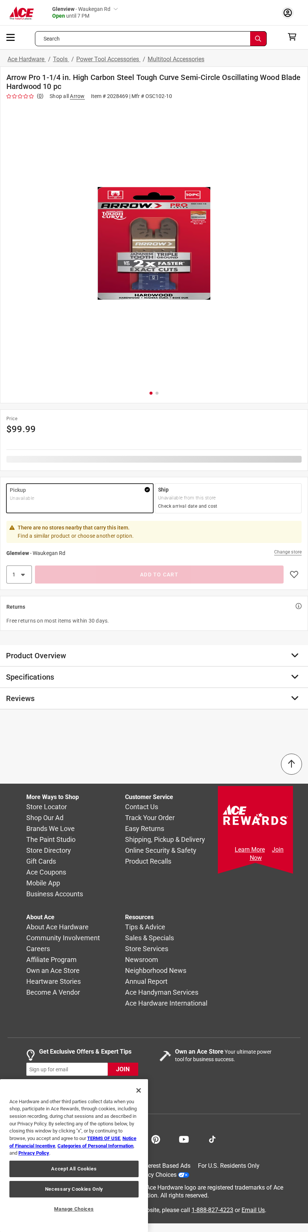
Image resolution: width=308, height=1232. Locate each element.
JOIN (123, 1069)
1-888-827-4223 (212, 1210)
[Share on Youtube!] (184, 1138)
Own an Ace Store (53, 971)
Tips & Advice (145, 927)
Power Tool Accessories (108, 59)
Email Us (253, 1210)
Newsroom (141, 960)
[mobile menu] (10, 36)
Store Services (146, 949)
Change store (288, 552)
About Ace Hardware (57, 927)
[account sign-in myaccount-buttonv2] (289, 12)
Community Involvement (63, 938)
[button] (154, 243)
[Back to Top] (291, 764)
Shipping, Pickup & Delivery (165, 840)
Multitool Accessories (176, 59)
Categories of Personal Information (95, 1146)
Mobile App (43, 883)
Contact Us (141, 807)
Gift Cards (41, 862)
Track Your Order (150, 818)
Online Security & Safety (160, 851)
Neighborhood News (155, 971)
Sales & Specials (149, 938)
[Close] (138, 1090)
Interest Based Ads (165, 1165)
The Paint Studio (50, 840)
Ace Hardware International (166, 1003)
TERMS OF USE (103, 1138)
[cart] (294, 36)
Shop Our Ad (44, 818)
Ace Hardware (27, 59)
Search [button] (52, 39)
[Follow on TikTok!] (212, 1138)
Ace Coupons (46, 872)
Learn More (250, 849)
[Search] (258, 38)
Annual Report (146, 982)
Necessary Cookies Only (74, 1189)
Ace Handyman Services (161, 993)
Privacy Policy (33, 1153)
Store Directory (48, 851)
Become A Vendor (53, 993)
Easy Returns (144, 829)
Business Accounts (54, 894)
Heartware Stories (53, 982)
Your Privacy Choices (149, 1174)
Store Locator (46, 807)
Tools (61, 59)
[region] (74, 1155)
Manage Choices (74, 1209)
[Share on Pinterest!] (155, 1138)
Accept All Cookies (74, 1169)
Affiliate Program (51, 960)
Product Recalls (148, 862)
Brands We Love (50, 829)
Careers (38, 949)
